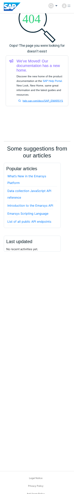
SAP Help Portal (52, 80)
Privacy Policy (35, 485)
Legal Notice (36, 478)
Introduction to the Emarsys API (30, 205)
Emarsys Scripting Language (27, 213)
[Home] (12, 6)
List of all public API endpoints (29, 221)
